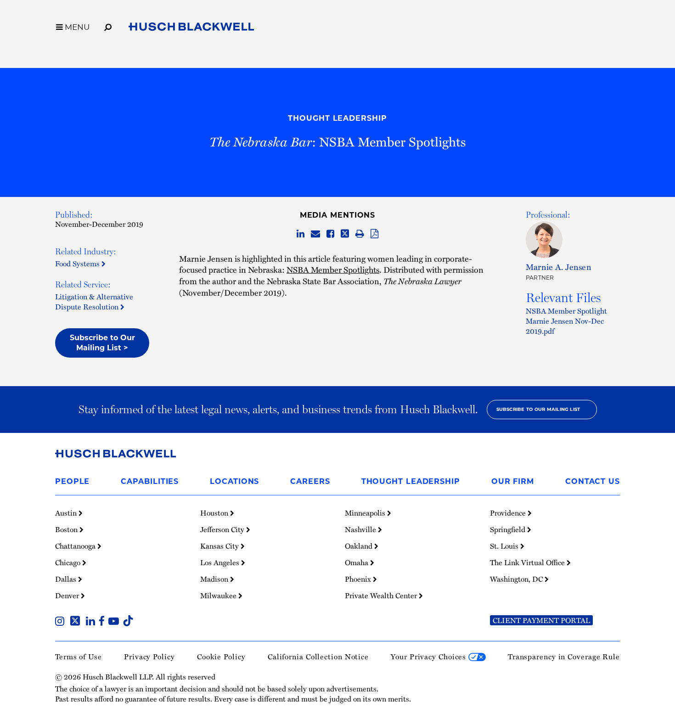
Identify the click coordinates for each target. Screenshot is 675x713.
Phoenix (359, 579)
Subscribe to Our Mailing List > (102, 342)
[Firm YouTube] (115, 622)
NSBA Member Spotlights (333, 269)
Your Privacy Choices (429, 656)
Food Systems (78, 263)
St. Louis (505, 546)
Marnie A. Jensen (558, 266)
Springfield (508, 529)
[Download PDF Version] (374, 234)
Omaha (357, 562)
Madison (215, 579)
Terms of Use (78, 656)
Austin (67, 513)
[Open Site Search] (107, 25)
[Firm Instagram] (61, 622)
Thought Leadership (337, 118)
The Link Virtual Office (528, 562)
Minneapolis (366, 513)
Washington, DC (517, 579)
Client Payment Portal (541, 620)
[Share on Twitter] (344, 234)
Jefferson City (223, 529)
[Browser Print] (359, 234)
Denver (68, 595)
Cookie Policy (221, 656)
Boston (67, 529)
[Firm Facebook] (103, 622)
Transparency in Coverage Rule (564, 656)
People (72, 481)
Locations (234, 481)
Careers (310, 481)
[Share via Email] (315, 234)
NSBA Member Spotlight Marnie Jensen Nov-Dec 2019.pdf (566, 321)
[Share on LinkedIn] (300, 234)
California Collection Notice (318, 656)
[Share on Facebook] (330, 234)
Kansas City (220, 546)
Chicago (68, 562)
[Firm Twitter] (77, 622)
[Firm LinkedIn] (92, 622)
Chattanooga (76, 546)
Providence (509, 513)
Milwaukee (219, 595)
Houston (215, 513)
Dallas (66, 579)
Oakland (359, 546)
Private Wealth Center (382, 595)
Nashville (361, 529)
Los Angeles (220, 562)
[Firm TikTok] (128, 622)
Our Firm (512, 481)
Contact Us (592, 481)
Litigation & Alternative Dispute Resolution (94, 301)
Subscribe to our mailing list (538, 409)
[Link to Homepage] (191, 28)
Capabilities (150, 481)
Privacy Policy (149, 656)
